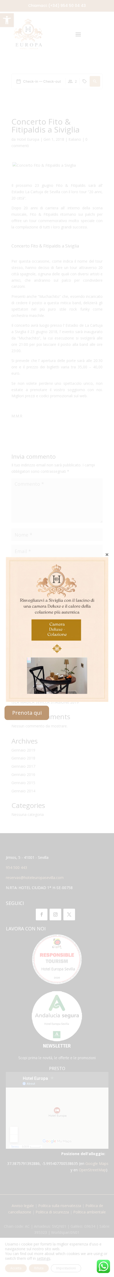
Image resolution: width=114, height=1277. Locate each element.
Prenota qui (27, 712)
